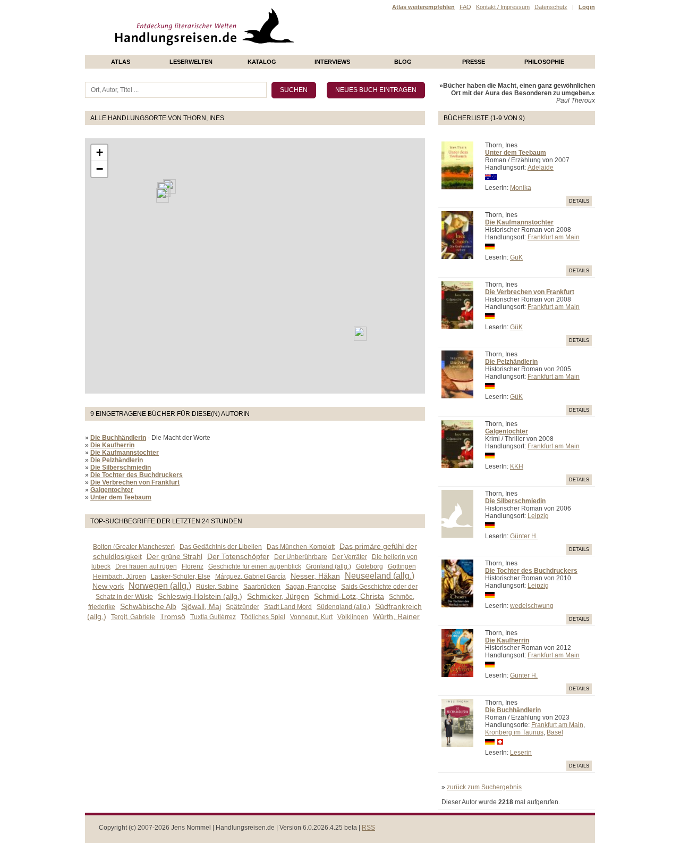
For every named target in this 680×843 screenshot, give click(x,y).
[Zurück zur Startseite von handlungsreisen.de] (281, 51)
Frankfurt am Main (554, 237)
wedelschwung (532, 606)
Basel (555, 732)
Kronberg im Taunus (514, 732)
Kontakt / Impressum (503, 7)
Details (579, 201)
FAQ (465, 7)
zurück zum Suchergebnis (484, 787)
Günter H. (524, 536)
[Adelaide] (360, 334)
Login (587, 7)
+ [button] (99, 152)
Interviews (332, 62)
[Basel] (162, 195)
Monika (520, 187)
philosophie (544, 62)
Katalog (262, 62)
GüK (516, 257)
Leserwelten (190, 62)
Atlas (120, 62)
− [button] (99, 169)
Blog (403, 62)
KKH (516, 466)
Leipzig (538, 516)
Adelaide (541, 167)
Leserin (521, 752)
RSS (368, 827)
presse (473, 62)
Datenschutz (550, 7)
